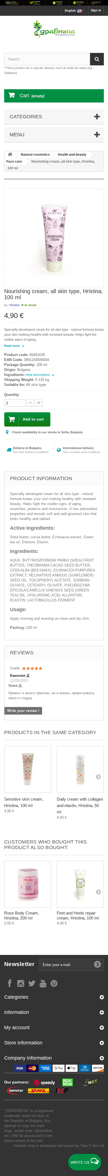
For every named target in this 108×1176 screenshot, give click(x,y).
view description (38, 375)
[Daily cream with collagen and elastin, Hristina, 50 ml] (80, 769)
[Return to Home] (10, 154)
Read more (12, 345)
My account (17, 1027)
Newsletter (19, 964)
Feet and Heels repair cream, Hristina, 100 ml (78, 915)
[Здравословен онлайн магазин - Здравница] (54, 29)
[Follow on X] (31, 983)
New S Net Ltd (92, 1146)
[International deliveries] (54, 3)
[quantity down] (38, 403)
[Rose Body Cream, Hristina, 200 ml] (27, 884)
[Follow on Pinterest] (54, 983)
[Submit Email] (97, 965)
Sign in (96, 10)
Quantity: (12, 395)
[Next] (98, 776)
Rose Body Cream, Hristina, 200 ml (21, 915)
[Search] (97, 59)
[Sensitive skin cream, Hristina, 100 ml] (27, 769)
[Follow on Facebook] (9, 983)
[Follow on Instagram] (20, 983)
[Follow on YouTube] (43, 983)
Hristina (14, 305)
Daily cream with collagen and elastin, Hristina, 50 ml (80, 805)
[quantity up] (30, 403)
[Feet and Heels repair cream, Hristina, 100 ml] (80, 884)
